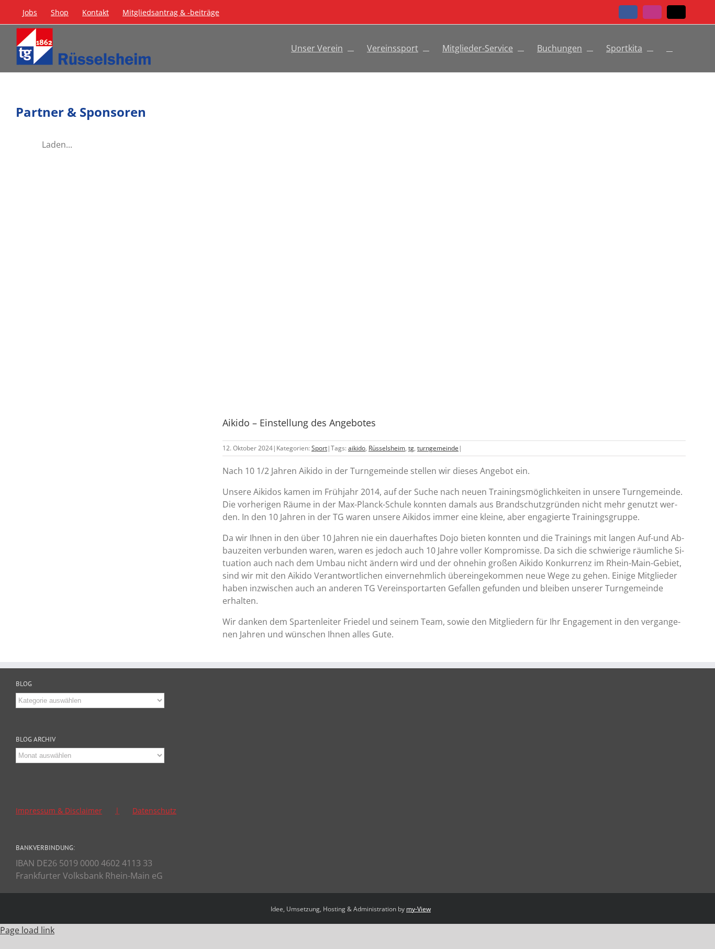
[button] (669, 47)
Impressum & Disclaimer (59, 810)
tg (411, 448)
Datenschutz (154, 810)
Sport (319, 448)
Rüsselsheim (386, 448)
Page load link (27, 930)
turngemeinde (438, 448)
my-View (418, 908)
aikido (356, 448)
